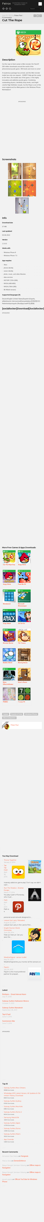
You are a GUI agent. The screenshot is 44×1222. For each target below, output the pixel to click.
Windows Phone (31, 714)
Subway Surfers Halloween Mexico (15, 1001)
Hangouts (24, 1156)
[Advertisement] (22, 125)
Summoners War (8, 1021)
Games (5, 714)
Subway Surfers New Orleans (14, 1088)
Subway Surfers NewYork (13, 1106)
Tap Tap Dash (6, 867)
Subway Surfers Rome (12, 1128)
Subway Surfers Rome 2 (13, 1112)
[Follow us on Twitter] (10, 8)
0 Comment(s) (7, 17)
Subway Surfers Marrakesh (12, 1008)
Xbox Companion (9, 718)
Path (5, 900)
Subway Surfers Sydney (12, 1101)
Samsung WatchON (11, 1117)
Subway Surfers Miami (12, 1134)
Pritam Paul (18, 15)
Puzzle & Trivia (16, 714)
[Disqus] (22, 762)
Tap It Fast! (6, 1014)
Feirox (6, 3)
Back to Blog (37, 15)
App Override (9, 1139)
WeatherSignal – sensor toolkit (15, 957)
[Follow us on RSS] (6, 8)
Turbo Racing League (40, 15)
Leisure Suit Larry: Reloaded (14, 920)
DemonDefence (20, 1161)
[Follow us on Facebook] (3, 8)
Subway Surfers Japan (12, 1123)
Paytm (6, 967)
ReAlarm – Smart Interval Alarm (14, 994)
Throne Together (10, 860)
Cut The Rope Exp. (35, 15)
